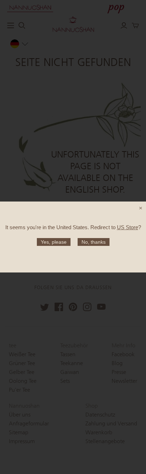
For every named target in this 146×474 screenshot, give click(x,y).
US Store (127, 227)
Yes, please (54, 242)
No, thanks (94, 242)
